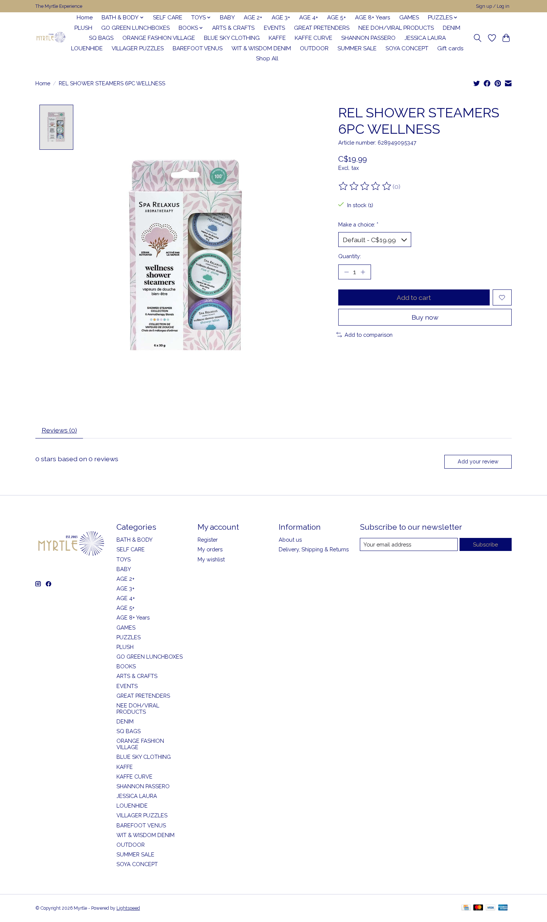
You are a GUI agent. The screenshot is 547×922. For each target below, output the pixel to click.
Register (208, 539)
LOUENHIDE (87, 48)
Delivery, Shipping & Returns (314, 549)
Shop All (267, 58)
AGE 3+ (281, 17)
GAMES (409, 17)
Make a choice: (358, 224)
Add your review (478, 462)
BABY (227, 17)
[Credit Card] (466, 908)
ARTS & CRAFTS (233, 28)
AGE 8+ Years (372, 17)
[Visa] (490, 908)
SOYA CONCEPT (407, 48)
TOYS (123, 559)
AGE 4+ (308, 17)
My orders (210, 549)
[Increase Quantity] (363, 272)
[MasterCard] (478, 908)
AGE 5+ (336, 17)
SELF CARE (167, 17)
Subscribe (485, 544)
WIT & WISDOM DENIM (261, 48)
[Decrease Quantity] (346, 272)
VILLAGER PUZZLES (138, 48)
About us (290, 539)
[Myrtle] (50, 38)
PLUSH (83, 28)
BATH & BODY (134, 539)
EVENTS (274, 28)
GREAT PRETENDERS (321, 28)
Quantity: (349, 256)
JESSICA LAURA (425, 38)
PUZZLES (128, 637)
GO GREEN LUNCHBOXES (135, 28)
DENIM (451, 28)
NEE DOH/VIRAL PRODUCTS (396, 28)
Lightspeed (128, 908)
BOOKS (126, 666)
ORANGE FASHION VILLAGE (158, 38)
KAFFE (277, 38)
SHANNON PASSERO (368, 38)
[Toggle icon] (477, 38)
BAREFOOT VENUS (198, 48)
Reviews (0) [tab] (59, 430)
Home (85, 17)
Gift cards (450, 48)
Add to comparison (369, 335)
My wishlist (211, 559)
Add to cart (414, 297)
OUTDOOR (314, 48)
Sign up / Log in (492, 6)
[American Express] (503, 908)
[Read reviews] (365, 186)
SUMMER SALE (357, 48)
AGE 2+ (253, 17)
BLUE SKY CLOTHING (232, 38)
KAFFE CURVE (313, 38)
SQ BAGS (101, 38)
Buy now (425, 317)
